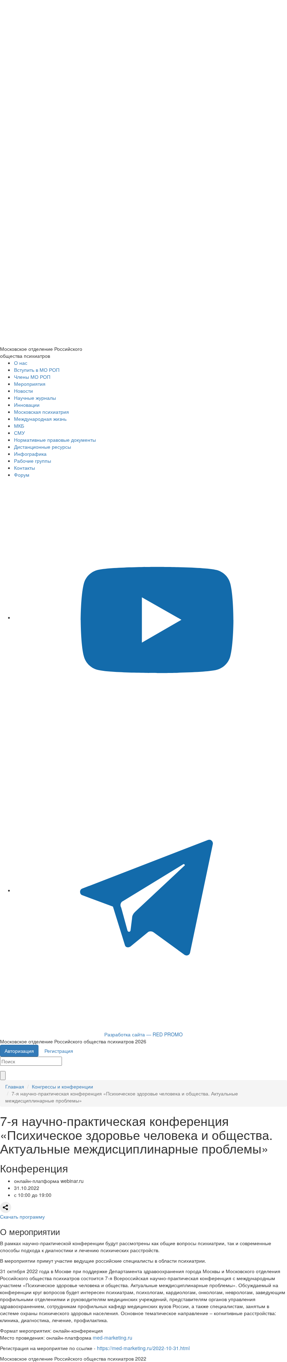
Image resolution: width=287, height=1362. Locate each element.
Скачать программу (22, 1216)
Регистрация (58, 1050)
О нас (20, 362)
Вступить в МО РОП (36, 369)
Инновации (27, 404)
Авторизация (19, 1050)
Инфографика (30, 453)
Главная (14, 1086)
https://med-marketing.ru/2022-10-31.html (143, 1348)
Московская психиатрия (41, 411)
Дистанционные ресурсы (42, 446)
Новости (23, 390)
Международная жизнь (40, 418)
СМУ (19, 432)
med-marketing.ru (112, 1337)
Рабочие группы (32, 460)
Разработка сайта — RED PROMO (143, 1034)
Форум (21, 474)
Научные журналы (35, 397)
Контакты (24, 467)
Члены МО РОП (32, 376)
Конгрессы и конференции (62, 1086)
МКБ (19, 425)
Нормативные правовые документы (55, 439)
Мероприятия (30, 383)
